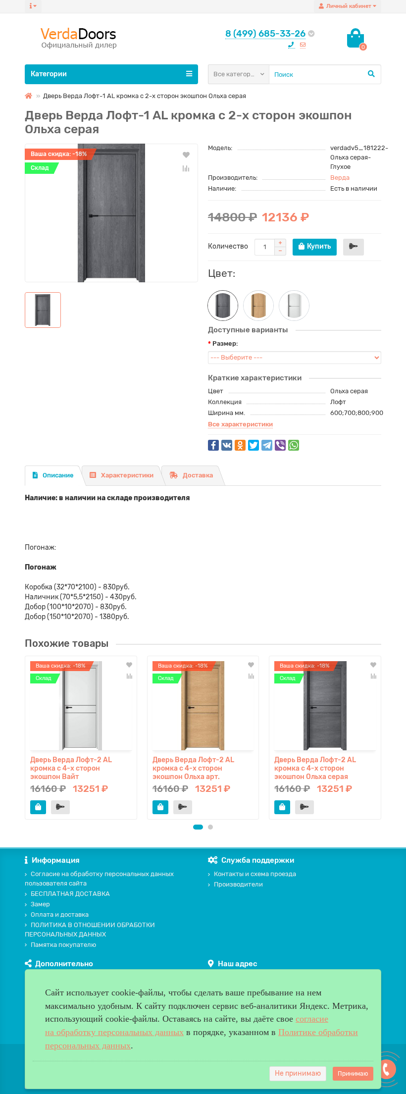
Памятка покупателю (63, 944)
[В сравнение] (186, 168)
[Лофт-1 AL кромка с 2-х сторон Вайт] (294, 305)
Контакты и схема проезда (255, 874)
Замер (40, 904)
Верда (340, 177)
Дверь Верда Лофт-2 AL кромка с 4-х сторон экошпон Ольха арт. (193, 768)
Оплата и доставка (60, 914)
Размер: (225, 343)
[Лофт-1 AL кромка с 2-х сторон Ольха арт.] (258, 305)
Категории (49, 74)
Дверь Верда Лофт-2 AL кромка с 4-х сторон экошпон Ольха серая (315, 768)
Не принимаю (298, 1073)
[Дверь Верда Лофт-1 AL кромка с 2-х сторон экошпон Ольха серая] (111, 213)
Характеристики (127, 475)
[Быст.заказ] (353, 247)
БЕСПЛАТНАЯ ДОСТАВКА (70, 893)
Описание (58, 475)
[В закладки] (186, 154)
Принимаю (353, 1073)
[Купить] (38, 807)
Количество (228, 246)
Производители (238, 884)
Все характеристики (240, 424)
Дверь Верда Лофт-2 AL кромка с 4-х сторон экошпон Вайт (71, 768)
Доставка (198, 475)
